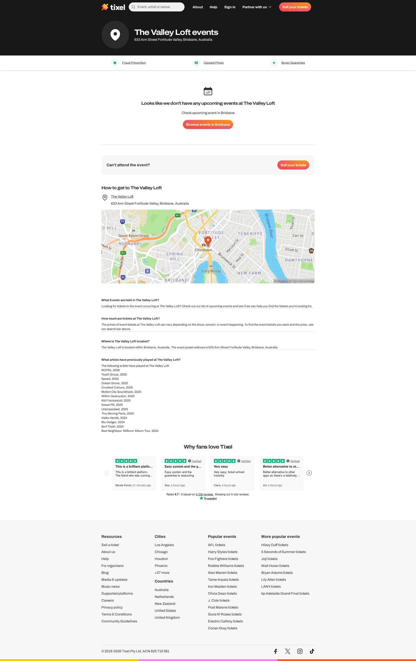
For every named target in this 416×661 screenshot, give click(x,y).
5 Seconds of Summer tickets (283, 551)
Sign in (230, 7)
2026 (116, 370)
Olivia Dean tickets (222, 593)
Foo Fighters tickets (223, 558)
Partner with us (254, 7)
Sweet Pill (107, 405)
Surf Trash (108, 426)
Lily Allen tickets (273, 579)
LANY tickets (271, 586)
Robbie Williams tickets (226, 565)
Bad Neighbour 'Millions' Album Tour (125, 431)
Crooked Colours (112, 387)
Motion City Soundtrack (117, 392)
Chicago (161, 551)
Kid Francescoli (111, 400)
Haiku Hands (110, 418)
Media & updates (114, 579)
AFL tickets (216, 544)
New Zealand (165, 603)
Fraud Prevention (134, 63)
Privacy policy (112, 607)
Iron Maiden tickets (222, 586)
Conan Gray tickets (222, 628)
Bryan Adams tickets (277, 572)
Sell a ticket (110, 544)
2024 (123, 418)
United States (165, 610)
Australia (162, 589)
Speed (105, 379)
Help (213, 7)
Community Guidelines (119, 621)
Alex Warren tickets (222, 572)
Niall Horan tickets (275, 565)
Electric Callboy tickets (225, 621)
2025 (123, 374)
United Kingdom (167, 617)
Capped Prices (214, 63)
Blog (105, 572)
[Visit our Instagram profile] (299, 651)
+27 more (162, 572)
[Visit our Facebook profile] (275, 651)
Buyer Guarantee (293, 63)
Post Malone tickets (223, 607)
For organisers (112, 565)
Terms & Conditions (116, 614)
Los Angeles (164, 544)
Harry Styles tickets (222, 551)
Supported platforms (117, 593)
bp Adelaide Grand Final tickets (285, 593)
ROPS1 (106, 370)
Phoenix (161, 565)
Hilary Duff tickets (274, 544)
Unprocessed (110, 409)
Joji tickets (269, 558)
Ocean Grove (110, 383)
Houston (161, 558)
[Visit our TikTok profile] (312, 651)
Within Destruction (113, 396)
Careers (107, 600)
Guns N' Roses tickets (225, 614)
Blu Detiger (108, 422)
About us (108, 551)
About (198, 7)
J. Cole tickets (218, 600)
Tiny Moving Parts (113, 413)
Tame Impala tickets (223, 579)
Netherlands (164, 596)
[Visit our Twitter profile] (287, 651)
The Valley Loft (122, 196)
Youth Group (110, 374)
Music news (110, 586)
